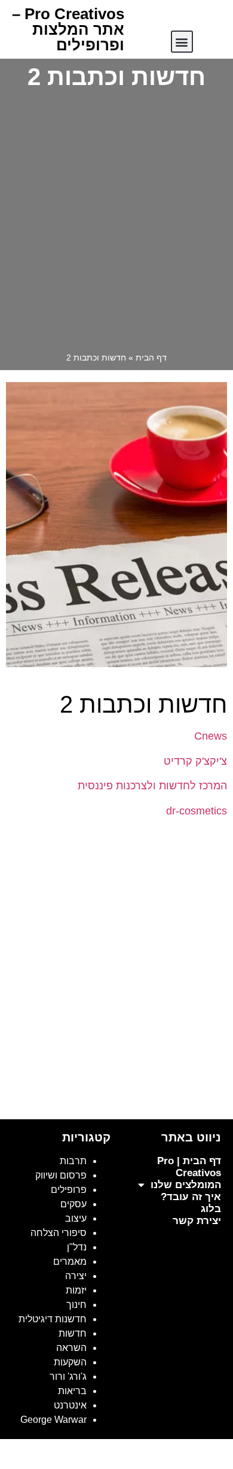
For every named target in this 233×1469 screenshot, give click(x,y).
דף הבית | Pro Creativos (189, 1167)
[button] (182, 42)
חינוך (76, 1305)
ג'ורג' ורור (68, 1376)
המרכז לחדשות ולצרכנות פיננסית (152, 786)
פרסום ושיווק (61, 1175)
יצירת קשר (197, 1220)
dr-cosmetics (196, 811)
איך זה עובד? (191, 1197)
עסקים (73, 1204)
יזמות (76, 1290)
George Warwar (53, 1420)
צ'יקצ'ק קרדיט (195, 761)
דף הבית (151, 357)
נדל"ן (77, 1247)
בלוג (211, 1208)
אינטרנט (70, 1405)
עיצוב (76, 1218)
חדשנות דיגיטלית (53, 1319)
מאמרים (70, 1261)
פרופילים (69, 1190)
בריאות (72, 1391)
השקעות (70, 1362)
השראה (71, 1348)
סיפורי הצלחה (58, 1233)
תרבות (73, 1161)
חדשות (73, 1333)
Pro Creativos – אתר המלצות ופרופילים (68, 29)
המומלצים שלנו (186, 1185)
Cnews (210, 736)
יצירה (76, 1276)
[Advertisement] (116, 223)
